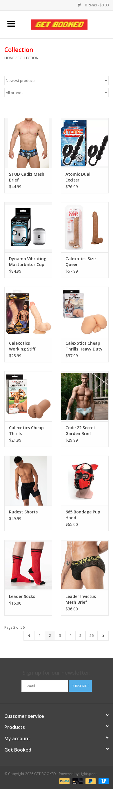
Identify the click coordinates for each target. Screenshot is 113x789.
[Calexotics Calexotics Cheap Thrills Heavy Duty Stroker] (85, 312)
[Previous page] (29, 635)
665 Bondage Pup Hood (82, 514)
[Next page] (103, 635)
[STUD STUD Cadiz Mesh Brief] (28, 143)
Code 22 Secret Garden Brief (80, 430)
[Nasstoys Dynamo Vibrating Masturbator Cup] (28, 227)
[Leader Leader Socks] (28, 565)
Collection (28, 57)
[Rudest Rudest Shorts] (28, 481)
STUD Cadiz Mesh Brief (26, 177)
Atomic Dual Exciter (77, 177)
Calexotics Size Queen (80, 261)
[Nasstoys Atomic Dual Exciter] (85, 143)
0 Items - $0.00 (96, 5)
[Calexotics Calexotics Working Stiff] (28, 312)
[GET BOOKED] (68, 24)
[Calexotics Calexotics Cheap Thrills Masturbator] (28, 396)
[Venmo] (102, 781)
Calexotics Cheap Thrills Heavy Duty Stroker (84, 346)
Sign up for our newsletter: (56, 673)
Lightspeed (88, 773)
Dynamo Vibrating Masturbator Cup (27, 261)
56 (92, 635)
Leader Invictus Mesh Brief (80, 599)
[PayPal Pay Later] (89, 781)
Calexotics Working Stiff (22, 346)
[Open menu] (11, 23)
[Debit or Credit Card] (76, 781)
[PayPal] (63, 781)
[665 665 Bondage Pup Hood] (85, 481)
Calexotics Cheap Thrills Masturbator (26, 430)
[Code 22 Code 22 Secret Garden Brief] (85, 396)
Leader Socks (22, 596)
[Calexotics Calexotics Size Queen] (85, 227)
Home (9, 57)
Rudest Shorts (23, 512)
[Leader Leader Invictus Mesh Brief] (85, 565)
